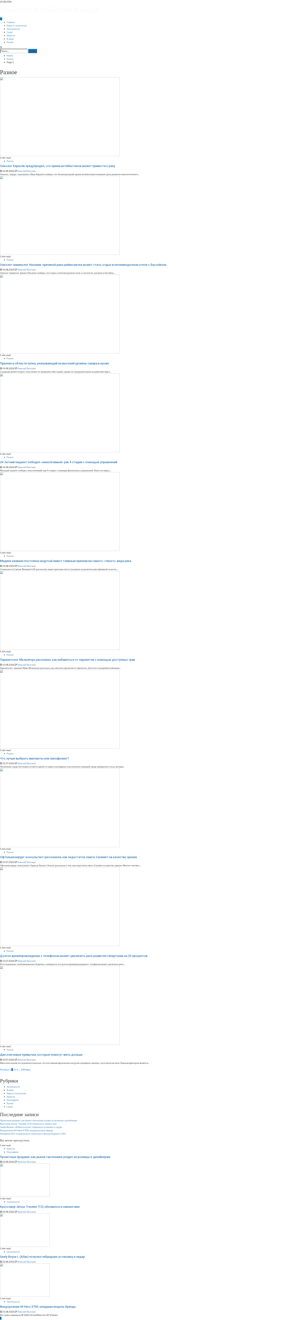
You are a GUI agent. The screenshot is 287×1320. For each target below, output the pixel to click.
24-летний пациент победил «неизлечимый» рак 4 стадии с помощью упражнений (58, 462)
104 (23, 1069)
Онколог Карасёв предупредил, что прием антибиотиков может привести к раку (57, 166)
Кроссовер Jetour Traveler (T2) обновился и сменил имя (28, 1123)
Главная (10, 22)
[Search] (1, 47)
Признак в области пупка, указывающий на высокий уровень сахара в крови (54, 363)
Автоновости (13, 29)
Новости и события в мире (49, 9)
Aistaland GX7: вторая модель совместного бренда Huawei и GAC (33, 1133)
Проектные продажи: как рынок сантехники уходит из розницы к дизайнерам (38, 1120)
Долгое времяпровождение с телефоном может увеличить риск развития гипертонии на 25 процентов (73, 956)
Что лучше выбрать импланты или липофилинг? (34, 758)
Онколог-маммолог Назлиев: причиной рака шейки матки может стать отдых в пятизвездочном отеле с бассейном (83, 264)
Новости (11, 35)
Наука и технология (16, 25)
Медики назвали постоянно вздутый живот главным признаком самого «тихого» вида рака (65, 561)
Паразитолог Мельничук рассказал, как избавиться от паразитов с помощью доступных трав (67, 659)
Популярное (13, 1100)
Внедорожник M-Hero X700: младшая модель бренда (26, 1130)
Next (28, 1069)
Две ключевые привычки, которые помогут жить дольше (41, 1054)
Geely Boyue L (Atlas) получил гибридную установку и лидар (31, 1127)
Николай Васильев (26, 171)
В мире (10, 39)
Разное (10, 42)
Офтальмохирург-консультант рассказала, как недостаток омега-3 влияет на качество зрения (68, 857)
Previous (4, 1069)
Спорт (10, 32)
